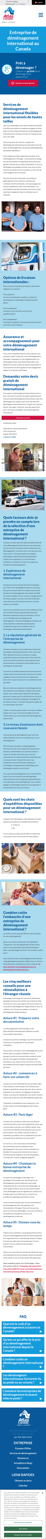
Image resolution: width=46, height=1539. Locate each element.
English (40, 2)
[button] (40, 15)
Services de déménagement (23, 1453)
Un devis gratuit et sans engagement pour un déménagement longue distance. (21, 966)
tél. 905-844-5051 (23, 1437)
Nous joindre (23, 1468)
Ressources (23, 1458)
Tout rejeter (23, 1529)
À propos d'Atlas (23, 1448)
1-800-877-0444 (9, 437)
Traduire (22, 4)
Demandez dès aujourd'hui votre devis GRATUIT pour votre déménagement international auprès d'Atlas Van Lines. (22, 1268)
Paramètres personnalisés (23, 1522)
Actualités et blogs (23, 1463)
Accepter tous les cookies (23, 1535)
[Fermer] (42, 1493)
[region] (23, 1514)
